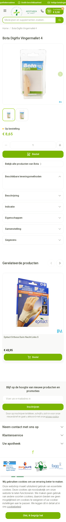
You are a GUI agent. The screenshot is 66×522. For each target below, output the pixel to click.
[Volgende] (60, 74)
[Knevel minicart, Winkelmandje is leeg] (49, 11)
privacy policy (52, 416)
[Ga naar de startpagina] (24, 11)
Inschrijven (33, 406)
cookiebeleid (14, 506)
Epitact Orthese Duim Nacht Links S (21, 337)
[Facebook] (33, 452)
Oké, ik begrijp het (33, 515)
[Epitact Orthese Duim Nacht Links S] (33, 303)
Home (5, 28)
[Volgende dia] (60, 263)
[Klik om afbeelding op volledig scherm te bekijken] (33, 74)
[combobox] (29, 20)
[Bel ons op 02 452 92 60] (42, 11)
